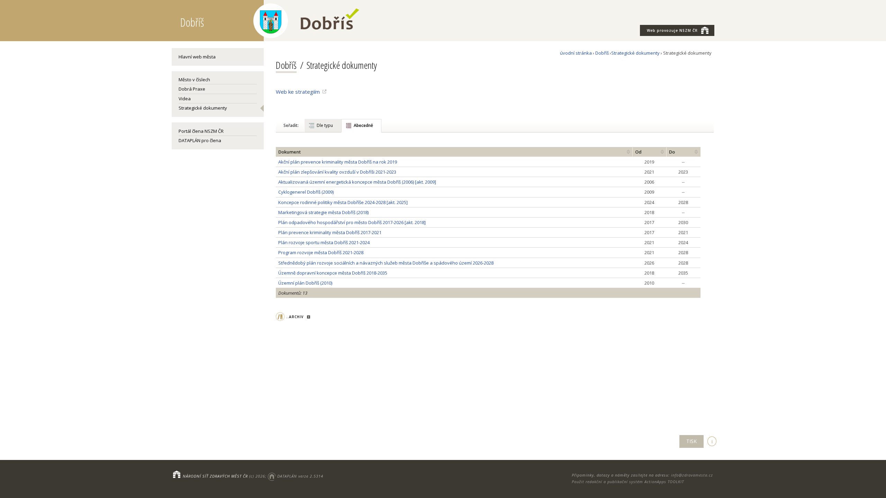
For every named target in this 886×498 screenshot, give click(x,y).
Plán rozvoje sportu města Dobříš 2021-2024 (324, 242)
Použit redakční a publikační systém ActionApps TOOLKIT (628, 481)
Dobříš (602, 53)
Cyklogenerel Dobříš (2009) (306, 192)
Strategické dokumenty (203, 108)
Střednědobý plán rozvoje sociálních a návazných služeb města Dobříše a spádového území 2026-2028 (386, 263)
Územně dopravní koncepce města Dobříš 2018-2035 (332, 273)
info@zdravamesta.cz (692, 475)
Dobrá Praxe (192, 89)
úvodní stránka (576, 53)
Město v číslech (194, 79)
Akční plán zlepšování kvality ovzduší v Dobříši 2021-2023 (337, 172)
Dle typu (325, 125)
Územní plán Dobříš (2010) (305, 283)
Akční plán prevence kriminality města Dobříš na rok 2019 (337, 162)
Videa (185, 98)
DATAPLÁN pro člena (200, 140)
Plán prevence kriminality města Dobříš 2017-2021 (329, 232)
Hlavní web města (197, 57)
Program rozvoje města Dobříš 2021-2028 (320, 252)
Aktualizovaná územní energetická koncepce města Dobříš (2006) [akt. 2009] (357, 182)
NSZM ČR (672, 30)
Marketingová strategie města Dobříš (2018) (323, 212)
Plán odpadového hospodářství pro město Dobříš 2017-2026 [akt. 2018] (352, 222)
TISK (691, 441)
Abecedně (363, 125)
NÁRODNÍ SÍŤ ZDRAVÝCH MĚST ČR (215, 476)
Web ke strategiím (298, 91)
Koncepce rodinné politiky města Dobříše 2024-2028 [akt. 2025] (343, 202)
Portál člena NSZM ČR (201, 131)
